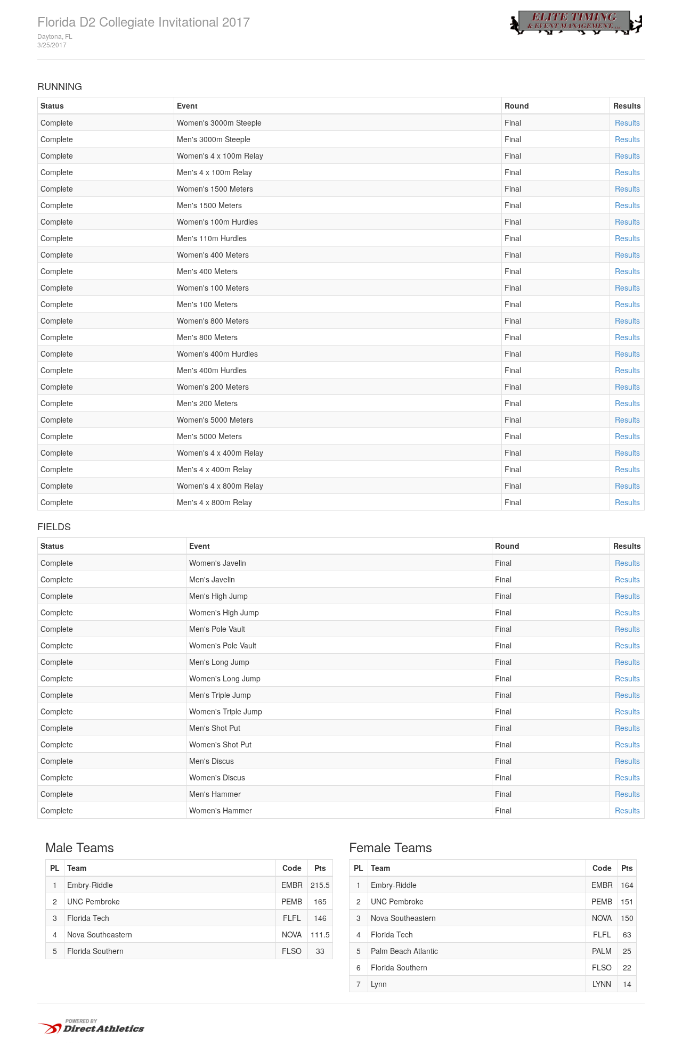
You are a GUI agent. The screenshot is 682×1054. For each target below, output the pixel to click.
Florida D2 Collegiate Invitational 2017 (143, 21)
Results (627, 122)
